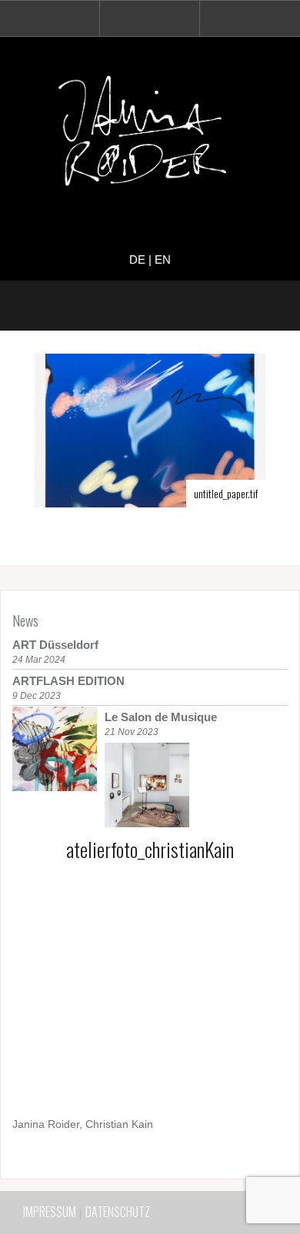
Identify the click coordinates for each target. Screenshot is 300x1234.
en (163, 259)
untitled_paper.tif (226, 493)
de (137, 259)
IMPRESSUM (49, 1211)
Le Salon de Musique (161, 716)
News (25, 620)
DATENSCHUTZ (117, 1211)
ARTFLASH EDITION (68, 680)
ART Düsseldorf (55, 644)
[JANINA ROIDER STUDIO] (150, 134)
